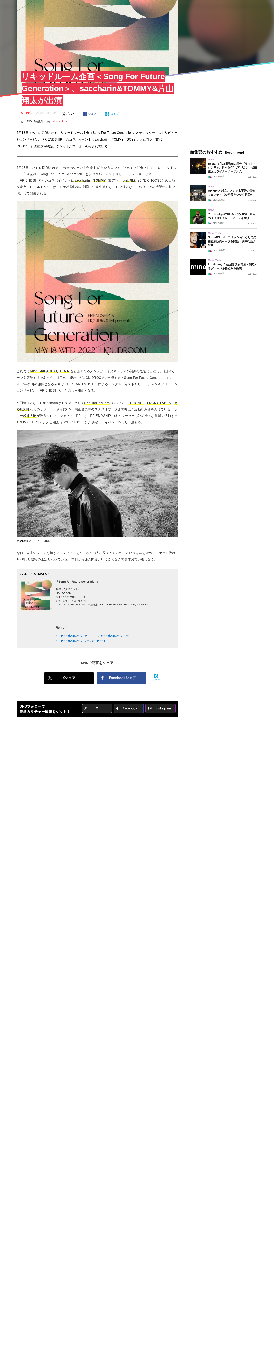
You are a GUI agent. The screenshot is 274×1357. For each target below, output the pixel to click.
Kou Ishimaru (61, 121)
